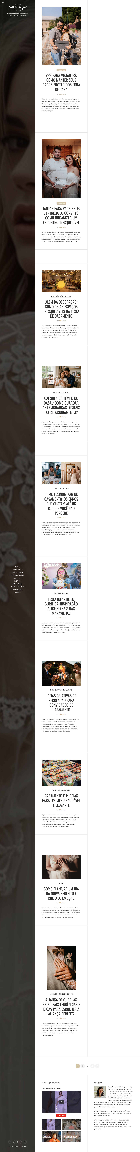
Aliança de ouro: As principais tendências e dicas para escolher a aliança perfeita (61, 1007)
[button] (51, 1125)
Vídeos (17, 567)
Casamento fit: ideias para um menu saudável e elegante (61, 800)
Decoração (55, 296)
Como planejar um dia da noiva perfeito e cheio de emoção (61, 893)
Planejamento (63, 489)
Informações (17, 590)
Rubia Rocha (62, 94)
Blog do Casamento (20, 1146)
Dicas (56, 489)
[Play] (61, 1102)
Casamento (17, 570)
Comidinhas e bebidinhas (61, 790)
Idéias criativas (65, 296)
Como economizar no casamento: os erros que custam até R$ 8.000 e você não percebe (61, 503)
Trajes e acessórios (66, 994)
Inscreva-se (62, 1115)
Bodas (55, 392)
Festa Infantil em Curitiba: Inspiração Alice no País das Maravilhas (61, 606)
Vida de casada (17, 584)
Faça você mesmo (17, 575)
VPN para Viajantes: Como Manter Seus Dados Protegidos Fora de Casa (61, 82)
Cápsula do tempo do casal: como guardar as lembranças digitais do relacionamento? (61, 405)
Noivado (17, 581)
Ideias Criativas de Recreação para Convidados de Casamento (61, 703)
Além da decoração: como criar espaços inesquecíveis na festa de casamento (61, 309)
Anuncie (17, 592)
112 (92, 1066)
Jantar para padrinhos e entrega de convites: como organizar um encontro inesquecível (61, 215)
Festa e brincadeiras (61, 593)
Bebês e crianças (17, 587)
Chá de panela (17, 572)
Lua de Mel (17, 578)
